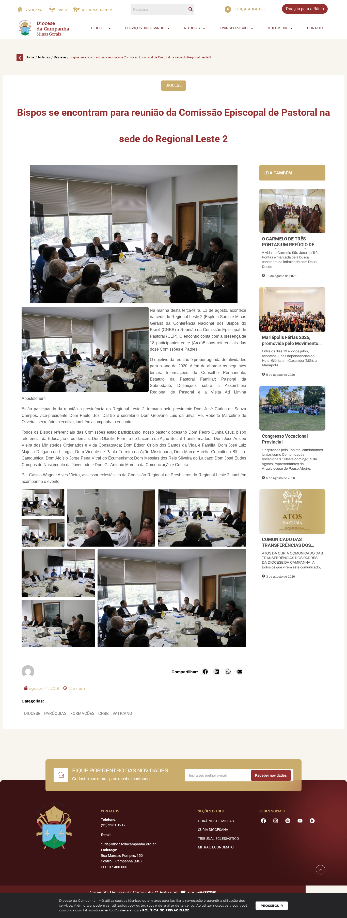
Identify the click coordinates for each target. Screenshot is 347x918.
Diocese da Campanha (53, 26)
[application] (228, 9)
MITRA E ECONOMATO (216, 847)
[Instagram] (276, 821)
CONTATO (315, 28)
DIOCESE (98, 28)
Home (30, 57)
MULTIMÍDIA (277, 28)
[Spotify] (288, 821)
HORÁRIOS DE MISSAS (216, 821)
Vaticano (122, 713)
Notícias (44, 57)
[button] (205, 671)
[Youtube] (300, 821)
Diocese (60, 57)
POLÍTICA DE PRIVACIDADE (166, 910)
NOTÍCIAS (192, 28)
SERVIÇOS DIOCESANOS (144, 28)
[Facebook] (263, 821)
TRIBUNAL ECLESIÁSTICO (218, 839)
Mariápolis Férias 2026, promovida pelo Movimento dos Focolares (290, 343)
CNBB (103, 713)
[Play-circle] (312, 821)
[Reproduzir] (228, 9)
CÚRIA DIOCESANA (213, 830)
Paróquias (55, 713)
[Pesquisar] (190, 9)
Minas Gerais (49, 34)
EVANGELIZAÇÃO (234, 28)
